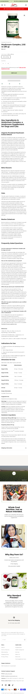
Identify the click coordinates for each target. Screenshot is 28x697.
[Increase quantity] (8, 63)
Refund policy (4, 652)
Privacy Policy (4, 656)
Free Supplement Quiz (20, 659)
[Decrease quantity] (3, 63)
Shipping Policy (5, 654)
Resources (17, 656)
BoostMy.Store (21, 693)
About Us (17, 654)
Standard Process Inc (6, 42)
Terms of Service (5, 649)
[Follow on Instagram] (6, 685)
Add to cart (14, 73)
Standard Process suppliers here (9, 324)
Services (17, 652)
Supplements (18, 647)
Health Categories (19, 649)
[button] (14, 77)
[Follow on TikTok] (13, 685)
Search (3, 647)
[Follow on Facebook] (2, 685)
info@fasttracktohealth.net (11, 676)
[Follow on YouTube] (9, 685)
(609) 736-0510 (8, 673)
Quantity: (3, 60)
